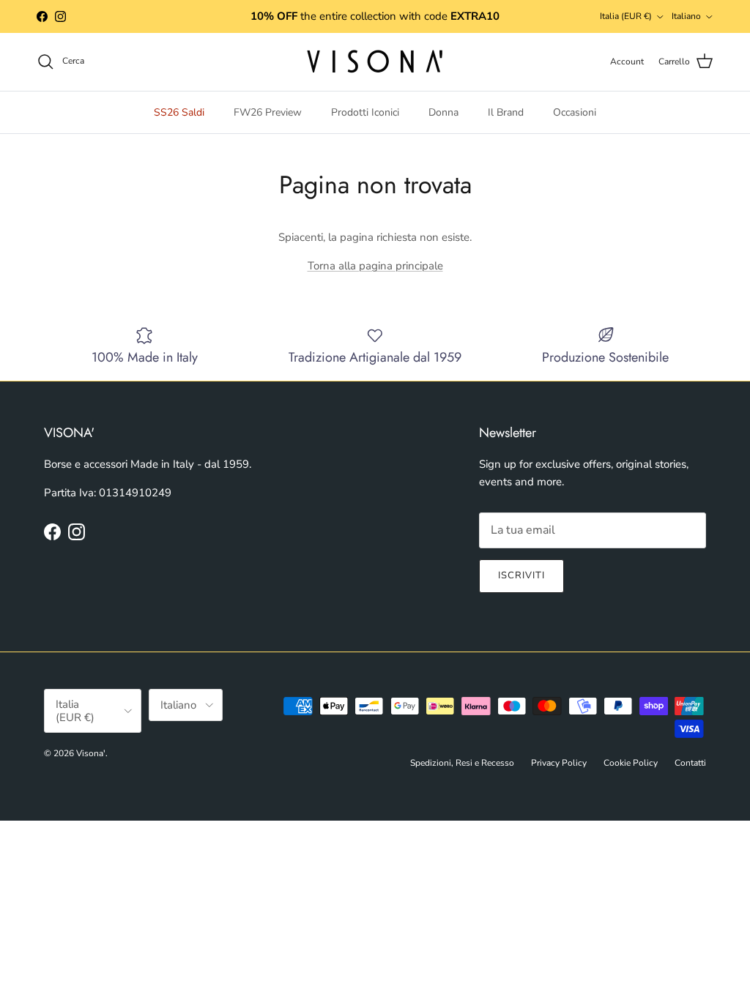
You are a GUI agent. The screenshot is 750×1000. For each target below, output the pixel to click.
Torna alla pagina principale (375, 265)
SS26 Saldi (179, 112)
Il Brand (506, 112)
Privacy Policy (559, 763)
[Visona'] (375, 62)
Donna (443, 112)
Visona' (90, 753)
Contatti (690, 763)
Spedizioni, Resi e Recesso (462, 763)
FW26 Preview (268, 112)
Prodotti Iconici (365, 112)
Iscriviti (521, 575)
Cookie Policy (631, 763)
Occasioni (574, 112)
